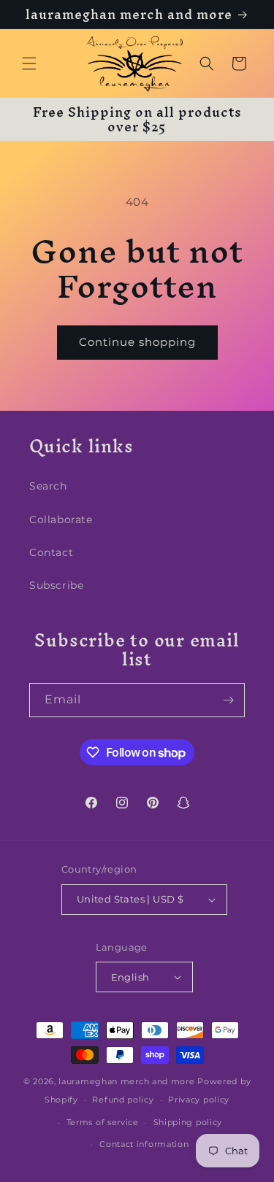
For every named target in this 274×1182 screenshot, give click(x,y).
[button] (29, 63)
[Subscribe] (228, 700)
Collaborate (61, 519)
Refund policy (122, 1099)
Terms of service (102, 1122)
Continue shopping (137, 342)
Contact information (144, 1144)
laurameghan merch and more (126, 1081)
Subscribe (56, 585)
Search (48, 485)
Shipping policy (188, 1122)
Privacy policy (198, 1099)
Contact (51, 552)
